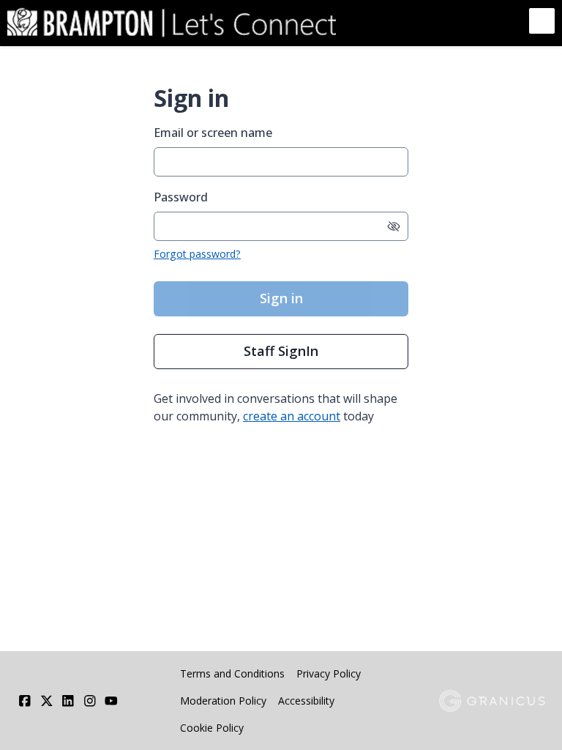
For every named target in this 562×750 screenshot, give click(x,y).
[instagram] (90, 701)
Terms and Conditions (232, 673)
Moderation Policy (223, 701)
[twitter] (47, 701)
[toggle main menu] (542, 21)
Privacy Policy (328, 673)
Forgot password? (197, 254)
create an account (291, 416)
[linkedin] (68, 701)
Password (181, 197)
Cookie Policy (212, 728)
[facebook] (25, 701)
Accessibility (306, 701)
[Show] (393, 226)
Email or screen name (213, 133)
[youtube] (111, 701)
